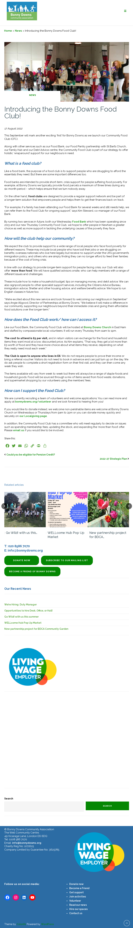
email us (18, 430)
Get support (76, 892)
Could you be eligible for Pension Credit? (30, 454)
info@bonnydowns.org (26, 842)
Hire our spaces (78, 909)
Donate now (21, 560)
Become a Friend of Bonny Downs (32, 571)
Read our (74, 905)
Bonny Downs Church (97, 327)
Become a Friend (79, 888)
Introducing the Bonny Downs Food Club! (60, 112)
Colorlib (21, 924)
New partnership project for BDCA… (107, 535)
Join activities (77, 896)
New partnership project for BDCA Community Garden (36, 628)
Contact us (75, 913)
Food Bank (79, 221)
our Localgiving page (33, 416)
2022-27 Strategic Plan (113, 458)
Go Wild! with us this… (21, 533)
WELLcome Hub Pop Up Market (66, 535)
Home (8, 30)
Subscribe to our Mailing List (67, 560)
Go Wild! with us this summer (21, 616)
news (83, 905)
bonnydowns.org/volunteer (33, 401)
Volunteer (75, 900)
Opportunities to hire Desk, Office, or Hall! (28, 610)
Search (8, 798)
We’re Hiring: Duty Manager (20, 604)
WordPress (47, 924)
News (18, 30)
